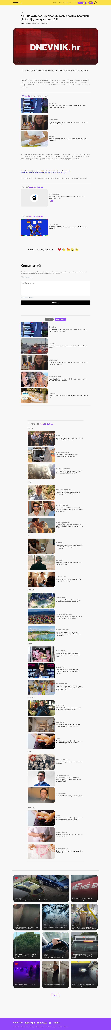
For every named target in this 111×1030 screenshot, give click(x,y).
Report (69, 2)
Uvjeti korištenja (40, 1026)
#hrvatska (67, 171)
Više (55, 995)
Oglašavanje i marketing (27, 1026)
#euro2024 (60, 171)
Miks (60, 2)
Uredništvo (16, 1026)
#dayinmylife (47, 171)
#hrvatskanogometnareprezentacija (32, 172)
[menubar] (96, 2)
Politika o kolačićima (63, 1026)
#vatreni (54, 171)
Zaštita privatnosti (51, 1026)
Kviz (64, 2)
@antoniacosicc (25, 171)
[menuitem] (96, 2)
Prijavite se (55, 303)
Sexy (74, 2)
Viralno (55, 2)
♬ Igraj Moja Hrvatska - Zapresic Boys (54, 172)
